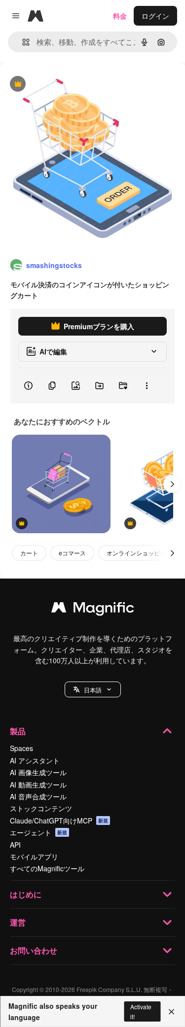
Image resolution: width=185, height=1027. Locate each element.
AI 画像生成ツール (38, 772)
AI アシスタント (35, 760)
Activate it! (140, 1011)
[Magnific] (92, 609)
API (15, 845)
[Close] (171, 1012)
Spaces (21, 748)
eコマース (72, 552)
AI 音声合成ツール (38, 796)
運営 (18, 922)
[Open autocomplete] (22, 42)
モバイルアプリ (34, 856)
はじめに (25, 894)
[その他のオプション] (146, 386)
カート (29, 552)
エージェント (38, 832)
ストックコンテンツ (41, 808)
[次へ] (172, 484)
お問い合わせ (33, 950)
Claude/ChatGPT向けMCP (59, 820)
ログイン (155, 16)
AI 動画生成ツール (38, 784)
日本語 (93, 689)
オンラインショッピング (139, 552)
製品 (18, 731)
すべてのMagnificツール (47, 868)
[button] (93, 689)
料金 (120, 16)
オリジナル (67, 84)
